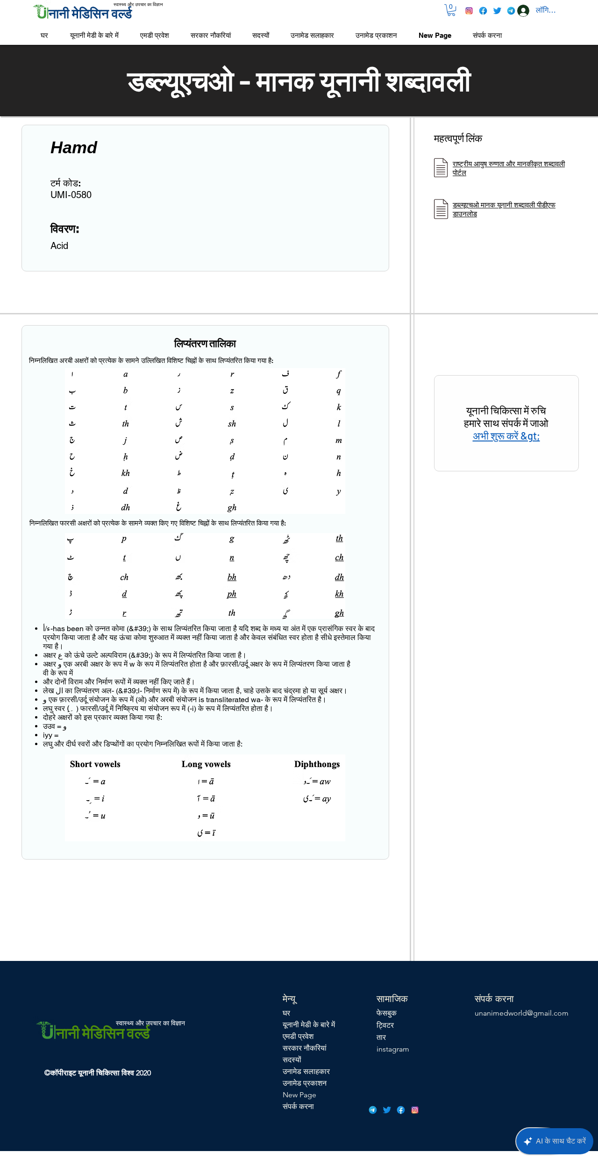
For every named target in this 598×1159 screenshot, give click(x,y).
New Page (299, 1094)
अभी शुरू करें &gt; (506, 435)
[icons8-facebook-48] (483, 10)
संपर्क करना (298, 1106)
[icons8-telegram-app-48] (511, 10)
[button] (451, 10)
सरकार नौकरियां (305, 1048)
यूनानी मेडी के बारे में (309, 1024)
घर (286, 1013)
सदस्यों (292, 1059)
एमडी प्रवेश (298, 1036)
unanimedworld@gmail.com (522, 1013)
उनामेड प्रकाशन (305, 1083)
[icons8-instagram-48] (469, 10)
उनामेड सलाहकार (306, 1071)
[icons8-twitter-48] (497, 10)
